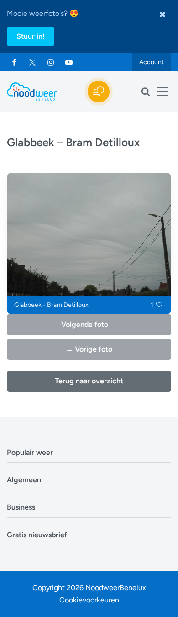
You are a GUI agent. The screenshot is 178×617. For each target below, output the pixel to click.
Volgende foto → (89, 324)
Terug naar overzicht (89, 381)
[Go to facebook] (14, 62)
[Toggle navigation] (163, 91)
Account (151, 62)
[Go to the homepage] (32, 91)
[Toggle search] (145, 91)
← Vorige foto (89, 349)
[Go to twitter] (32, 62)
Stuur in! (30, 36)
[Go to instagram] (51, 62)
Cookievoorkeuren (89, 600)
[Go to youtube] (69, 62)
